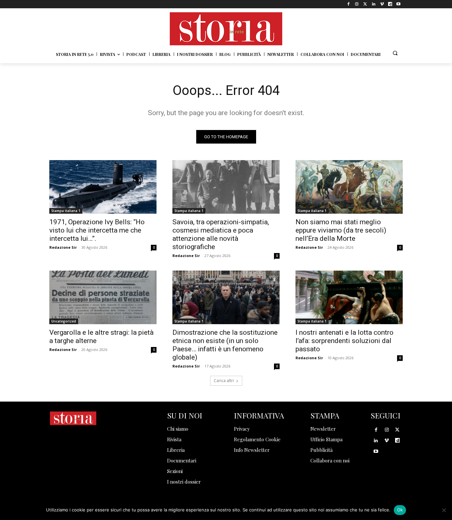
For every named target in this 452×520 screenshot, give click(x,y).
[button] (395, 53)
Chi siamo (177, 428)
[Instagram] (357, 4)
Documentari (181, 460)
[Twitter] (365, 4)
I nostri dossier (184, 481)
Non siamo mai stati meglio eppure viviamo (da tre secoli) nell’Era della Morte (340, 230)
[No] (443, 510)
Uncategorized (63, 321)
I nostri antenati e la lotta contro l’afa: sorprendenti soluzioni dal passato (344, 340)
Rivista (174, 439)
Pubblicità (321, 450)
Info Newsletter (252, 450)
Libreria (176, 450)
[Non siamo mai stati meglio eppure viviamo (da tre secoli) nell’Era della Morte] (349, 187)
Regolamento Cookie (257, 439)
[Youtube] (398, 4)
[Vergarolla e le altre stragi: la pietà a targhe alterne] (103, 297)
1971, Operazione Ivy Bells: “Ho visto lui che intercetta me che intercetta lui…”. (97, 230)
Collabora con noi (329, 460)
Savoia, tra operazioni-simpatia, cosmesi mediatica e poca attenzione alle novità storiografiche (220, 234)
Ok (400, 509)
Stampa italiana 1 (65, 210)
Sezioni (175, 471)
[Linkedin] (373, 4)
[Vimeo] (382, 4)
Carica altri (224, 380)
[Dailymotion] (390, 4)
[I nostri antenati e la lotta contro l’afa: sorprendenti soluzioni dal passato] (349, 297)
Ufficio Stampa (326, 439)
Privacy (242, 428)
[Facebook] (348, 4)
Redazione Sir (63, 247)
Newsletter (323, 428)
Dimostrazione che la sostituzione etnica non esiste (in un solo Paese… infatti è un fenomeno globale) (225, 344)
